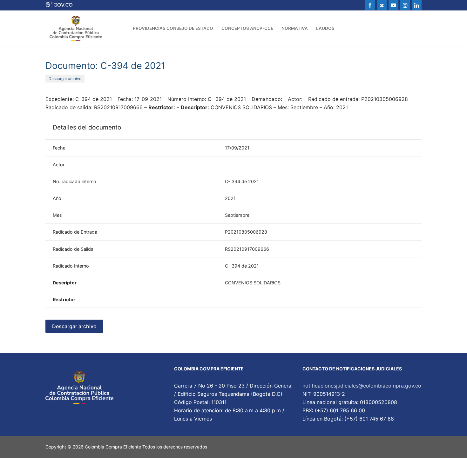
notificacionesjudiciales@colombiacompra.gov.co (361, 385)
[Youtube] (393, 5)
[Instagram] (405, 5)
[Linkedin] (417, 5)
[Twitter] (382, 5)
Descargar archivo (65, 78)
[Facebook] (370, 5)
